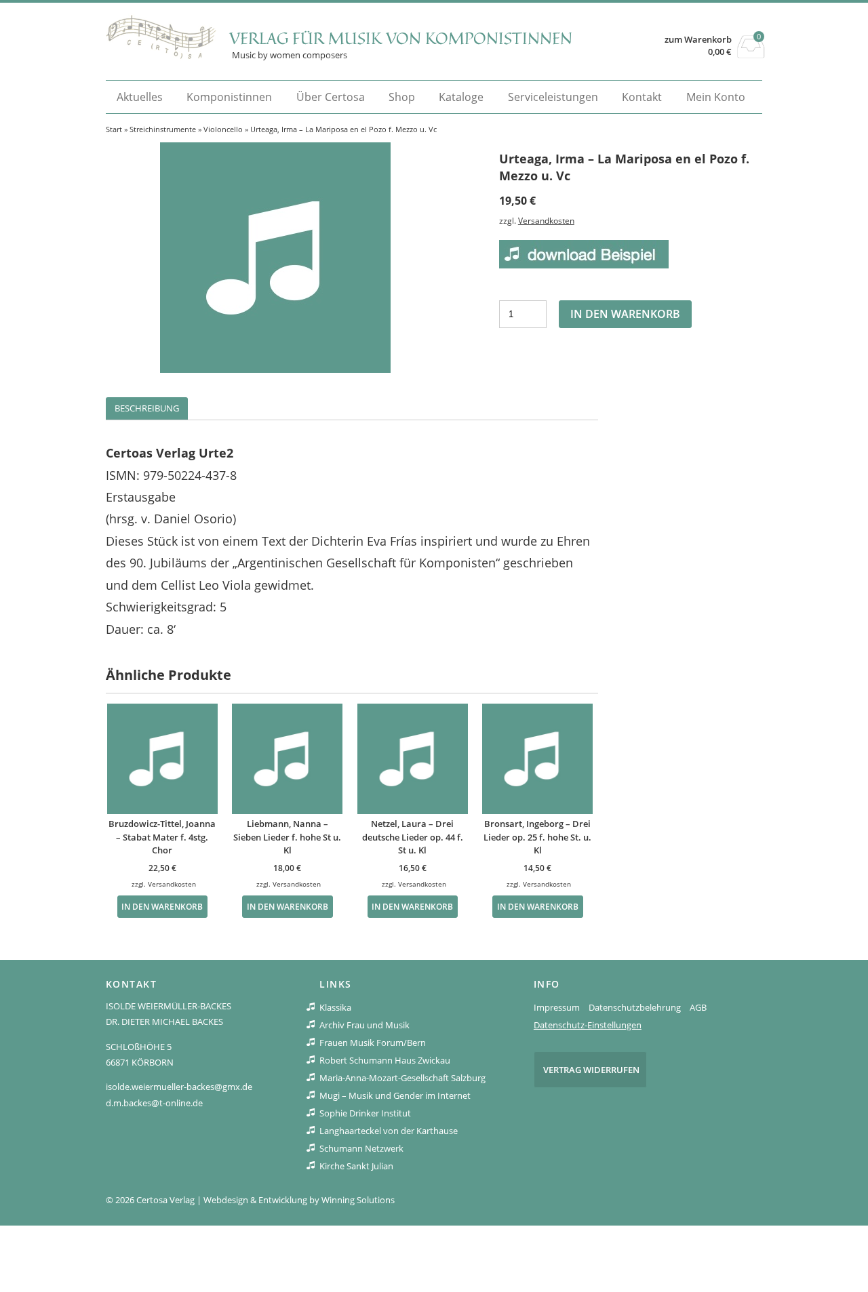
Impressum (557, 1007)
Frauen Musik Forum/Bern (372, 1042)
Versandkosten (546, 220)
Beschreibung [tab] (147, 408)
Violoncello (223, 129)
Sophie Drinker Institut (365, 1113)
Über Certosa (330, 96)
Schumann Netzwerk (361, 1148)
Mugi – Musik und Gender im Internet (395, 1095)
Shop (402, 96)
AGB (698, 1007)
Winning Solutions (358, 1200)
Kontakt (642, 96)
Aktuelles (140, 96)
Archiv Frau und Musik (364, 1025)
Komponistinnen (229, 96)
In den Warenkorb (625, 313)
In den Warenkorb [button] (162, 906)
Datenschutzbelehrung (635, 1007)
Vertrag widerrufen (591, 1070)
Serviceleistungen (553, 96)
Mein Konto (715, 96)
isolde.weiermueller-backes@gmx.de (179, 1087)
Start (114, 129)
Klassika (335, 1007)
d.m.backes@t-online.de (154, 1103)
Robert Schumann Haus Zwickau (384, 1060)
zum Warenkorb (698, 39)
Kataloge (461, 96)
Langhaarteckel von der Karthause (388, 1131)
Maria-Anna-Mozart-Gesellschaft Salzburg (402, 1078)
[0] (751, 54)
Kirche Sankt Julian (356, 1166)
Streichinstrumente (163, 129)
